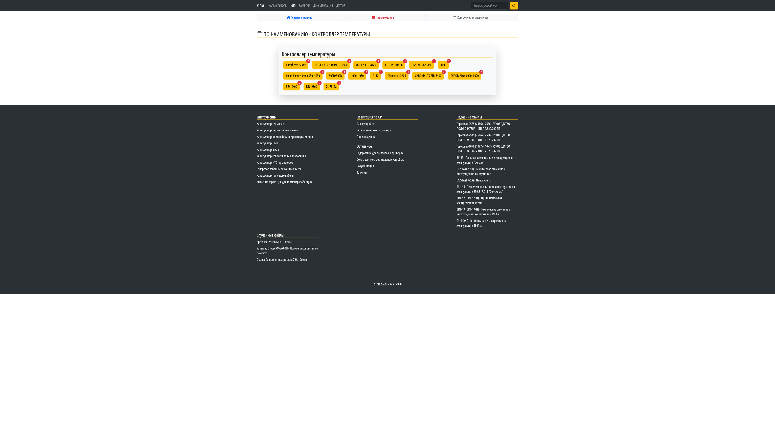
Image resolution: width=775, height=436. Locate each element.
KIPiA (260, 5)
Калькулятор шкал (268, 149)
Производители (366, 136)
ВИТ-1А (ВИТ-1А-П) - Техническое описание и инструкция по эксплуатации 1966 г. (484, 211)
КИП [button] (293, 5)
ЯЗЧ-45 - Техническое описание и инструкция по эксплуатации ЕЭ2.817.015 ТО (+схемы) (486, 189)
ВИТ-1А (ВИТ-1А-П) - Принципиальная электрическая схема (479, 200)
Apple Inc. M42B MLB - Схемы (274, 242)
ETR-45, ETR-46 (395, 64)
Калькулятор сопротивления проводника (281, 156)
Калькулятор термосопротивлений (277, 130)
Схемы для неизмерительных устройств (380, 159)
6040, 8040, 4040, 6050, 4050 (304, 75)
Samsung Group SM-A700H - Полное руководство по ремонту (287, 250)
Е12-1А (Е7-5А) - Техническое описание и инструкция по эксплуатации (481, 171)
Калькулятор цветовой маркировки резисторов (285, 136)
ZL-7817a (332, 86)
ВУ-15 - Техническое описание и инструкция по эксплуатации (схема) (485, 160)
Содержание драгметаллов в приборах (380, 153)
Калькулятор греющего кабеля (275, 175)
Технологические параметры (374, 130)
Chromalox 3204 (398, 75)
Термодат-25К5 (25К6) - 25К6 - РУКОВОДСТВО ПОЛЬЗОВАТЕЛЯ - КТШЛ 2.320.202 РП (483, 137)
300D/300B (337, 75)
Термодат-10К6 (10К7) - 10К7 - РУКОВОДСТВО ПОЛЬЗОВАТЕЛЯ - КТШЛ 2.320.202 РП (483, 148)
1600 (445, 64)
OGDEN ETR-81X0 (367, 64)
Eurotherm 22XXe (297, 64)
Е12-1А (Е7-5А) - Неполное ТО (474, 180)
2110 (377, 75)
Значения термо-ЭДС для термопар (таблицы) (284, 182)
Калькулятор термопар (270, 124)
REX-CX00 (293, 86)
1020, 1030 (358, 75)
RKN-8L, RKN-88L (423, 64)
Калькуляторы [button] (278, 5)
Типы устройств (366, 124)
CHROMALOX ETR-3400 (429, 75)
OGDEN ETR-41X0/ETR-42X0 (332, 64)
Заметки (304, 5)
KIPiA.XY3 (382, 284)
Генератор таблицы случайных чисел (279, 169)
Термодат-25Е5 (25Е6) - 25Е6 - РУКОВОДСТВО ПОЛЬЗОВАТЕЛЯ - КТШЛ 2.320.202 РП (483, 126)
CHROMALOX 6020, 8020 (465, 75)
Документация (323, 5)
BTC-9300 (313, 86)
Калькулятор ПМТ (267, 143)
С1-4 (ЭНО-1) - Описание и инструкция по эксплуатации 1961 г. (481, 223)
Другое (340, 5)
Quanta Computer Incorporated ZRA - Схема (282, 259)
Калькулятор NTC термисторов (275, 162)
